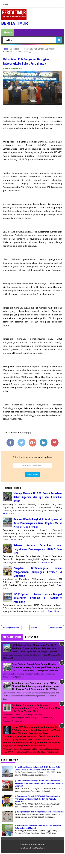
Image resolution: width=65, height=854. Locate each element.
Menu (9, 32)
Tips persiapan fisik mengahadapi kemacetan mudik (40, 812)
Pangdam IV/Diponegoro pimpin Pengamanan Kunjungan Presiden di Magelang (37, 572)
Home (5, 49)
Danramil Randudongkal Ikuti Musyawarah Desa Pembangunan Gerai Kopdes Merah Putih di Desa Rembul (37, 523)
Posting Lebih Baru (11, 628)
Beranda (34, 628)
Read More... (9, 513)
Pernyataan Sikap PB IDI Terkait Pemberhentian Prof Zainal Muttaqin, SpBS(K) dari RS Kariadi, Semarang (37, 799)
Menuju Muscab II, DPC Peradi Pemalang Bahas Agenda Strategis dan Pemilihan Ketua (37, 497)
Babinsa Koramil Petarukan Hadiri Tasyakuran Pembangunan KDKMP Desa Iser (37, 549)
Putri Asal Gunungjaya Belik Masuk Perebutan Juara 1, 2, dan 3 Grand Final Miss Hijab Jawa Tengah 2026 (36, 708)
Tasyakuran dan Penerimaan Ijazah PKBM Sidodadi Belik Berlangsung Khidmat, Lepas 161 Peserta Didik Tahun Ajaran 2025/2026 (35, 686)
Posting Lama (56, 628)
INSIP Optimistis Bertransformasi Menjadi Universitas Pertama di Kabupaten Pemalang (37, 598)
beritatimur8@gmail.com (35, 848)
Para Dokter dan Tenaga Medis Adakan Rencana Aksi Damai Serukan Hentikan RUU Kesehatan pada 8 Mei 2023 (39, 783)
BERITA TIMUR (14, 23)
